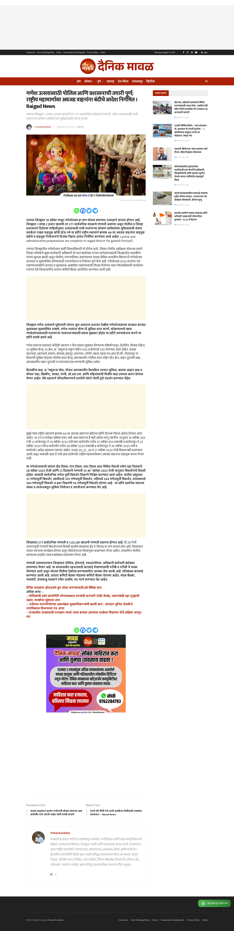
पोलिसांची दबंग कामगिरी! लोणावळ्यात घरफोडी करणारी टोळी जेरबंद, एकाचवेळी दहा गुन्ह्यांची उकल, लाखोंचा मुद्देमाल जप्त (82, 598)
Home (58, 52)
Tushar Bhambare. (56, 920)
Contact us (30, 52)
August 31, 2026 (182, 117)
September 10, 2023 (65, 127)
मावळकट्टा (137, 81)
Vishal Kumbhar (43, 127)
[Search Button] (206, 81)
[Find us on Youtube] (196, 52)
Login (205, 52)
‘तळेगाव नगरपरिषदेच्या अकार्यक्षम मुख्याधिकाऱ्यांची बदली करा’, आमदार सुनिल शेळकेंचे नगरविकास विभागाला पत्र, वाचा (79, 606)
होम (79, 81)
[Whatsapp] (76, 210)
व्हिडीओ (150, 81)
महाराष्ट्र (110, 81)
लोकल (88, 81)
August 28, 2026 (182, 140)
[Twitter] (89, 210)
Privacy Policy (93, 52)
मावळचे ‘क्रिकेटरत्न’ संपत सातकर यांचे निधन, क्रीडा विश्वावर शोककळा (190, 150)
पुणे (99, 81)
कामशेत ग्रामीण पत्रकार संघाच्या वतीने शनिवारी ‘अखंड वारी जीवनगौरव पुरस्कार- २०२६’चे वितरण (190, 216)
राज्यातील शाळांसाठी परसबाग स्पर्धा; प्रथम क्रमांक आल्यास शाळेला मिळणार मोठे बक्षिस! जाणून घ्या (83, 614)
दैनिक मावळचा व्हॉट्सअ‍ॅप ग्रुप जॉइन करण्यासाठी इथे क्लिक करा (64, 587)
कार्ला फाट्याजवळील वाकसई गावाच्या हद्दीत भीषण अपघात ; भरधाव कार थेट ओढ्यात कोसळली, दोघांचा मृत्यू (191, 196)
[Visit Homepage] (117, 66)
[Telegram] (95, 210)
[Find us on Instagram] (192, 52)
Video (102, 52)
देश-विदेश (123, 81)
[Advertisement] (117, 27)
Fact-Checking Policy (45, 52)
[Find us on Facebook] (183, 52)
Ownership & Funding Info (74, 52)
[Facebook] (83, 210)
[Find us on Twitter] (187, 52)
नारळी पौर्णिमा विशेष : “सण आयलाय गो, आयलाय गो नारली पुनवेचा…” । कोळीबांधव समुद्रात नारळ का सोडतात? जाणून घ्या (190, 131)
